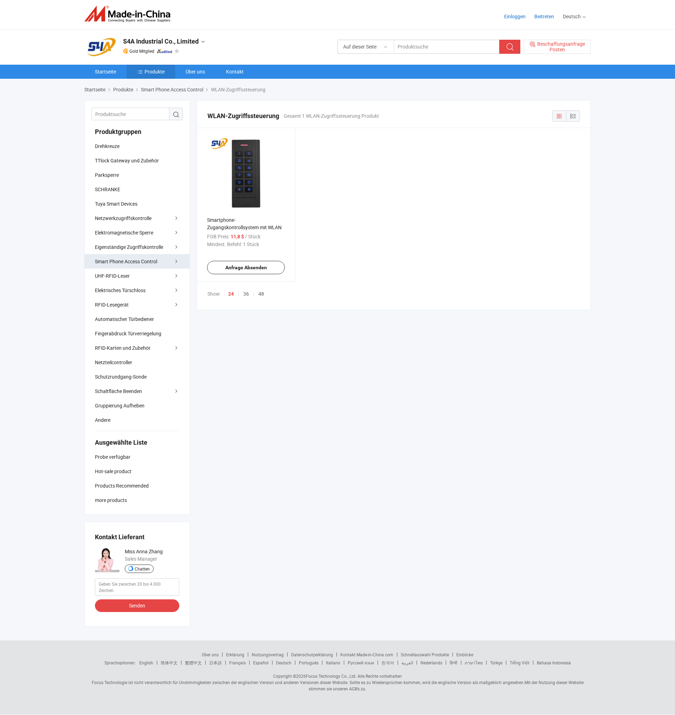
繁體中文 (193, 662)
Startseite (105, 71)
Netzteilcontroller (113, 362)
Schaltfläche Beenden (118, 391)
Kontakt (235, 71)
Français (237, 662)
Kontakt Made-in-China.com (366, 654)
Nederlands (431, 662)
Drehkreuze (107, 146)
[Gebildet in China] (129, 14)
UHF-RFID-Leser (112, 275)
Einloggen (515, 16)
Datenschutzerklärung (312, 654)
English (146, 662)
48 (261, 293)
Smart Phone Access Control (126, 261)
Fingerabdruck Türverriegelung (128, 333)
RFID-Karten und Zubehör (122, 347)
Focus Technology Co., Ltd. (331, 676)
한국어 (387, 662)
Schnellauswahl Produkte (425, 654)
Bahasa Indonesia (554, 662)
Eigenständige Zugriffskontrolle (129, 247)
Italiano (333, 662)
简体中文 (169, 662)
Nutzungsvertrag (268, 654)
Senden (137, 605)
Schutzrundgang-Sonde (121, 376)
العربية (407, 662)
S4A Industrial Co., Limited (161, 41)
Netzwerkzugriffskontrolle (123, 218)
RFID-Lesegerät (112, 304)
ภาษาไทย (474, 662)
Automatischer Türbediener (124, 319)
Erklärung (235, 654)
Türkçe (496, 662)
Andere (102, 420)
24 (231, 294)
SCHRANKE (107, 189)
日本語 (215, 662)
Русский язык (361, 662)
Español (261, 662)
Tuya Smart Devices (116, 203)
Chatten (142, 569)
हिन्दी (453, 662)
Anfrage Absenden (246, 267)
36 (246, 293)
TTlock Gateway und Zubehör (127, 160)
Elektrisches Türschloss (120, 290)
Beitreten (544, 16)
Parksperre (107, 175)
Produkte (154, 71)
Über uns (195, 71)
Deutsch (283, 662)
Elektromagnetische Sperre (124, 232)
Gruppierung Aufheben (119, 405)
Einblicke (464, 654)
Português (309, 662)
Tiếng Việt (519, 662)
